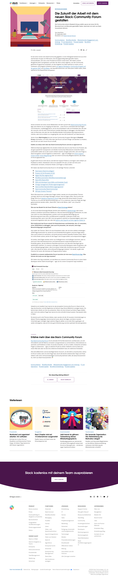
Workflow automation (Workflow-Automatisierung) (50, 178)
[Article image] (21, 418)
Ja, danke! (50, 379)
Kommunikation (60, 40)
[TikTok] (107, 497)
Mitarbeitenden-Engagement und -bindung (66, 364)
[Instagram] (94, 497)
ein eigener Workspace (63, 66)
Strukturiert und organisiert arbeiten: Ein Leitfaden (20, 435)
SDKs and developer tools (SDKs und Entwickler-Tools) (51, 182)
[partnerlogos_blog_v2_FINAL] (46, 418)
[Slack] (14, 3)
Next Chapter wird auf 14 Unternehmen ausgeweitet (46, 435)
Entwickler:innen (61, 9)
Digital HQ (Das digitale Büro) (44, 175)
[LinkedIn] (84, 50)
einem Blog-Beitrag (45, 155)
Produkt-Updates (68, 44)
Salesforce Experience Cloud (49, 198)
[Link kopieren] (86, 50)
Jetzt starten (102, 3)
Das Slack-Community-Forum (39, 341)
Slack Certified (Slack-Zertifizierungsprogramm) (49, 187)
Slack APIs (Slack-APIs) (42, 180)
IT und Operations (66, 42)
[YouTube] (104, 497)
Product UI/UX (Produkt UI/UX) (45, 173)
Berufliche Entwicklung (56, 366)
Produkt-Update (78, 42)
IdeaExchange (71, 210)
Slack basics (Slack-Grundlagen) (44, 171)
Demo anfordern (88, 3)
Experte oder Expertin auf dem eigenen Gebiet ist (70, 220)
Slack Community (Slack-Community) (46, 189)
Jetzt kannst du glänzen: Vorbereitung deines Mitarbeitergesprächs (69, 436)
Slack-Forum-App (77, 254)
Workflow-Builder (71, 40)
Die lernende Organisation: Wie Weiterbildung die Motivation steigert (95, 436)
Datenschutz (27, 569)
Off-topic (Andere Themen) (43, 191)
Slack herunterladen (15, 569)
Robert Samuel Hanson (69, 35)
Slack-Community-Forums (78, 124)
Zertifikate (47, 68)
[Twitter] (79, 50)
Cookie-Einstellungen (45, 569)
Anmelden (76, 3)
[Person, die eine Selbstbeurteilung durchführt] (71, 418)
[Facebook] (81, 50)
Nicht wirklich (66, 379)
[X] (101, 497)
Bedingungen (35, 569)
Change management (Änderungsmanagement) (49, 184)
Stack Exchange (63, 207)
